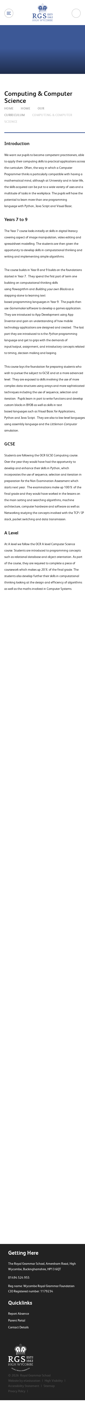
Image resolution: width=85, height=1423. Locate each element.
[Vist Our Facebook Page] (17, 1336)
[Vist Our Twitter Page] (9, 1336)
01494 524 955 (18, 1277)
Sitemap (49, 1386)
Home (9, 108)
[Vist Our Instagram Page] (25, 1336)
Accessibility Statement (23, 1386)
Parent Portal (16, 1320)
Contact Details (18, 1327)
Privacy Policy (16, 1391)
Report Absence (18, 1313)
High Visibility (54, 1380)
